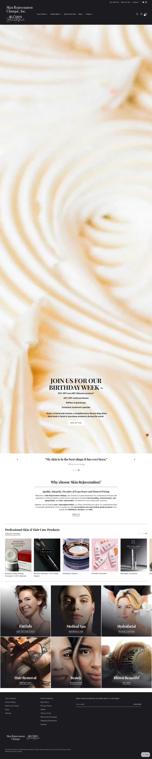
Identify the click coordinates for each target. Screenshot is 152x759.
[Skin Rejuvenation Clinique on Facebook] (143, 2)
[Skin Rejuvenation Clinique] (19, 14)
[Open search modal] (137, 14)
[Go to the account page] (141, 14)
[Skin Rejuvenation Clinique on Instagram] (146, 2)
